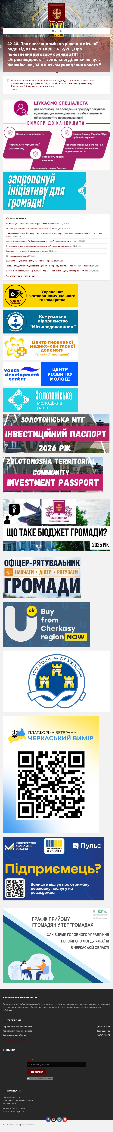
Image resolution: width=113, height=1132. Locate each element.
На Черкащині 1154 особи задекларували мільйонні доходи (33, 223)
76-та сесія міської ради (17, 256)
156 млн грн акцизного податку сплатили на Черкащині (31, 260)
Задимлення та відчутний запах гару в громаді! (27, 251)
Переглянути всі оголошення (20, 276)
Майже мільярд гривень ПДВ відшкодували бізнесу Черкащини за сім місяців (41, 241)
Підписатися (36, 1072)
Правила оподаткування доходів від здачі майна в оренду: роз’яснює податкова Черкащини (48, 265)
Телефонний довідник (14, 1039)
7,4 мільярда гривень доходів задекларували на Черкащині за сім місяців (39, 246)
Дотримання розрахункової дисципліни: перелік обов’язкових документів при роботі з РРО (48, 270)
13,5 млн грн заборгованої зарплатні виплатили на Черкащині (33, 228)
